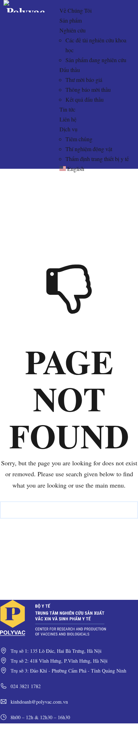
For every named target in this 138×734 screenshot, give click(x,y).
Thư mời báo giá (83, 79)
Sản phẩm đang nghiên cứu (95, 60)
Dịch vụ (68, 129)
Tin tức (67, 109)
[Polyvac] (26, 8)
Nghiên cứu (72, 30)
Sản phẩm (70, 20)
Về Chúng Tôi (75, 10)
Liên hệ (67, 119)
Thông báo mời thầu (88, 89)
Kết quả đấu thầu (84, 99)
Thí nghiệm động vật (88, 149)
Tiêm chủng (78, 139)
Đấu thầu (69, 69)
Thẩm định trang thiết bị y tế (97, 158)
